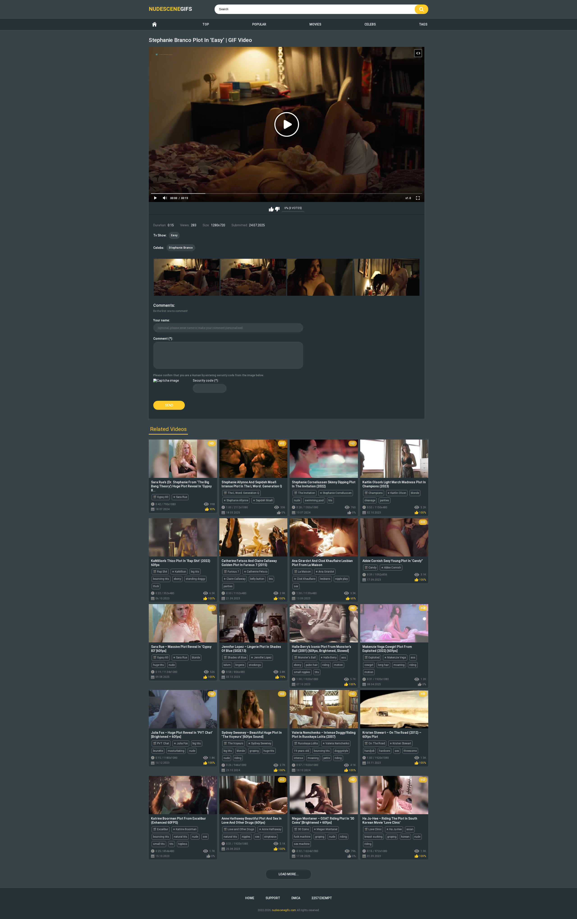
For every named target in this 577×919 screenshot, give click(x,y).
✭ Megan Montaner (325, 829)
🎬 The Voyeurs (233, 743)
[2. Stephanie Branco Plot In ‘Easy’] (253, 277)
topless (182, 844)
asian (409, 829)
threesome (410, 750)
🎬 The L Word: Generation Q (241, 493)
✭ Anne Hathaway (270, 829)
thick (156, 586)
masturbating (176, 750)
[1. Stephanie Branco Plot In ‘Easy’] (186, 277)
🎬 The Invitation (304, 493)
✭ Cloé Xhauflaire (304, 578)
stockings (255, 665)
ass (343, 657)
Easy (174, 235)
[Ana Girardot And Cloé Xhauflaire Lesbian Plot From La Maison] (324, 537)
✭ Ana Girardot (325, 571)
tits (330, 500)
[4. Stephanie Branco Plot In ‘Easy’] (386, 277)
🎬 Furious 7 (231, 571)
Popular (259, 24)
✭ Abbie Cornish (391, 567)
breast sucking (373, 836)
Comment (160, 338)
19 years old (301, 750)
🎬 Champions (373, 493)
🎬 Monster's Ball (305, 657)
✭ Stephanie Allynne (236, 500)
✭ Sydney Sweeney (259, 743)
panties (384, 500)
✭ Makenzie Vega (395, 657)
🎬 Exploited (372, 657)
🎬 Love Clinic (373, 829)
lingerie (239, 665)
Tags (423, 24)
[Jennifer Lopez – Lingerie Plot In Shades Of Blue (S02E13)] (253, 623)
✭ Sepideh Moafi (263, 500)
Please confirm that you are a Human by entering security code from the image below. (208, 375)
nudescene (170, 9)
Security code (203, 380)
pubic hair (312, 665)
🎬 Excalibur (160, 829)
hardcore (384, 750)
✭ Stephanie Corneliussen (336, 493)
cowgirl (368, 665)
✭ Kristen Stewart (400, 743)
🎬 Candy (370, 567)
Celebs (370, 24)
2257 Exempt (321, 898)
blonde (415, 493)
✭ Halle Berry (329, 657)
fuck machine (302, 836)
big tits (195, 571)
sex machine (301, 844)
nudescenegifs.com (284, 910)
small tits (159, 844)
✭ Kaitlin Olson (396, 493)
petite (326, 758)
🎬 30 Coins (301, 829)
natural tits (180, 836)
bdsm (227, 665)
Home (154, 24)
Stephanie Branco (181, 247)
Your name (161, 320)
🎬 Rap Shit (160, 571)
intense (298, 758)
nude (297, 500)
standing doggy (195, 578)
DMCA (295, 898)
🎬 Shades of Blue (235, 657)
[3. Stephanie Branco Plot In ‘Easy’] (320, 277)
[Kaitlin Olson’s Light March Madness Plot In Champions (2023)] (394, 459)
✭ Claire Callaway (234, 578)
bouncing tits (161, 578)
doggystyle (341, 750)
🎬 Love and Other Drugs (239, 829)
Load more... (289, 874)
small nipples (302, 672)
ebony (177, 578)
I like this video (271, 209)
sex (296, 586)
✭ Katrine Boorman (185, 829)
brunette (158, 750)
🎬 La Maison (302, 571)
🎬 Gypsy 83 (160, 497)
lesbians (325, 578)
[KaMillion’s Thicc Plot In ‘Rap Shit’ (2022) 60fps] (183, 537)
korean (405, 836)
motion (338, 665)
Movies (315, 24)
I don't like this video (277, 209)
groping (254, 750)
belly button (257, 578)
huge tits (158, 665)
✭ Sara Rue (180, 497)
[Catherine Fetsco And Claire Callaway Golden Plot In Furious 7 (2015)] (253, 537)
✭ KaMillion (179, 571)
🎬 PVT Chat (161, 743)
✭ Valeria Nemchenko (336, 743)
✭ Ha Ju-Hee (394, 829)
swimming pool (314, 500)
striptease (270, 836)
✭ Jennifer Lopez (261, 657)
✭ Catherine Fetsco (255, 571)
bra (271, 578)
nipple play (341, 578)
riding (325, 665)
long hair (383, 665)
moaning (399, 665)
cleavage (369, 500)
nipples (246, 836)
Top (205, 24)
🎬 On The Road (374, 743)
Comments (163, 305)
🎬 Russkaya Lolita (306, 743)
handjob (369, 750)
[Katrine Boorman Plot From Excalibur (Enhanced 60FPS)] (183, 795)
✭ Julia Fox (181, 743)
